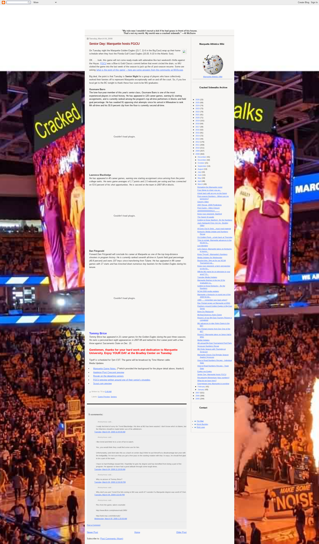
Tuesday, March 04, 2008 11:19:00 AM (109, 469)
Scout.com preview (102, 383)
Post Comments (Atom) (111, 538)
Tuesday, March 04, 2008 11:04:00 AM (109, 432)
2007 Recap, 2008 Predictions (209, 205)
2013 (198, 139)
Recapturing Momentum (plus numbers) (213, 378)
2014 (198, 136)
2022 (198, 112)
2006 (198, 396)
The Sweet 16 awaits (205, 217)
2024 (198, 106)
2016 (198, 130)
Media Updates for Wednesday (209, 257)
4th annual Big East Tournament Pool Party (214, 343)
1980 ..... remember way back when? (212, 300)
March (200, 184)
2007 (198, 393)
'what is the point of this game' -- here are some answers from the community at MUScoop (139, 70)
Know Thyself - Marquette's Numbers (212, 254)
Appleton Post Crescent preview (108, 372)
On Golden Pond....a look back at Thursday (214, 237)
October (201, 163)
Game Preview (104, 397)
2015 (198, 133)
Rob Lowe (201, 427)
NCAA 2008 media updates (208, 291)
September (202, 166)
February (202, 387)
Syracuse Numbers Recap (208, 346)
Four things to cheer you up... (209, 190)
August (201, 169)
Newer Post (92, 532)
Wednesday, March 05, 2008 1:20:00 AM (110, 519)
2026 (198, 100)
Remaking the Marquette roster (209, 187)
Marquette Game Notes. (104, 368)
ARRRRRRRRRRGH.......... (208, 211)
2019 (198, 121)
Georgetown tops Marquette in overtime (213, 384)
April (200, 181)
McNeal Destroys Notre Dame (209, 315)
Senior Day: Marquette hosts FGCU (114, 43)
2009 (198, 151)
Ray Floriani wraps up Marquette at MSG (213, 303)
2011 (198, 145)
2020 (198, 118)
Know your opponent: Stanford (209, 214)
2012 (198, 142)
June (200, 175)
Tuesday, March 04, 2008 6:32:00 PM (109, 495)
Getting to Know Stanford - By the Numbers (214, 220)
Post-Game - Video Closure (208, 208)
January (201, 390)
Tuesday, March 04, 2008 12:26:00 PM (110, 482)
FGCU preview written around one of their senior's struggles (121, 380)
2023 (198, 108)
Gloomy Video (203, 202)
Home (137, 532)
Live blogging (202, 246)
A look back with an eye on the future (212, 193)
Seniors (114, 397)
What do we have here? (206, 381)
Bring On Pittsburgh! (205, 312)
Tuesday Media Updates (207, 277)
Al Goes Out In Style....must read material (214, 229)
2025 (198, 103)
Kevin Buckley (202, 424)
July (200, 172)
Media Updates (203, 340)
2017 (198, 127)
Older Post (181, 532)
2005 (198, 399)
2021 (198, 115)
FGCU (103, 63)
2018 (198, 124)
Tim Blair (200, 421)
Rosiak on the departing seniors (108, 376)
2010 (198, 148)
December (202, 157)
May (200, 178)
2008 (198, 154)
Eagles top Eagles (204, 371)
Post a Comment (93, 525)
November (202, 160)
